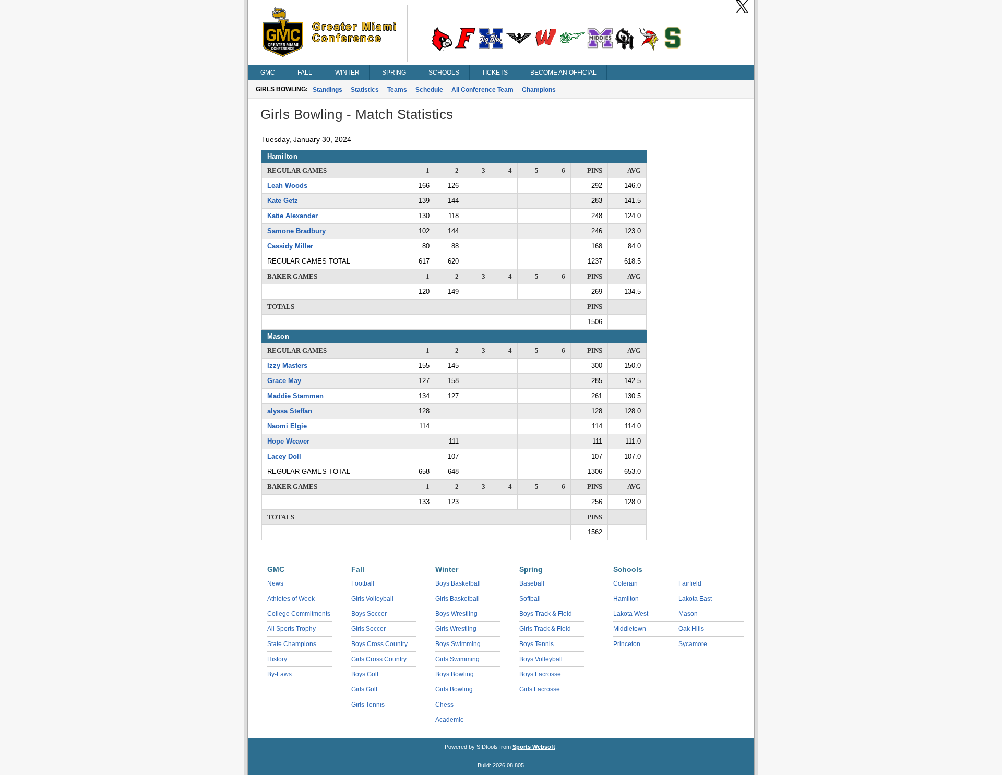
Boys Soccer (369, 613)
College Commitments (298, 613)
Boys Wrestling (456, 613)
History (277, 659)
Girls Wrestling (455, 629)
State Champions (291, 644)
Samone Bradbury (296, 231)
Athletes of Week (291, 598)
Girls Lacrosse (539, 689)
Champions (539, 89)
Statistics (365, 89)
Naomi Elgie (287, 426)
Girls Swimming (457, 659)
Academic (449, 719)
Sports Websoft (533, 747)
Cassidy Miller (290, 246)
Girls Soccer (368, 629)
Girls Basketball (457, 598)
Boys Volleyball (541, 659)
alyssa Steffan (289, 411)
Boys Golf (364, 674)
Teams (397, 89)
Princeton (626, 644)
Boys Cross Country (379, 644)
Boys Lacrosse (540, 674)
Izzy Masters (287, 365)
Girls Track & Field (545, 629)
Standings (327, 89)
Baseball (531, 583)
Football (362, 583)
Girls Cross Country (379, 659)
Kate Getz (282, 201)
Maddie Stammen (295, 396)
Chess (444, 704)
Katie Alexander (292, 216)
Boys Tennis (536, 644)
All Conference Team (482, 89)
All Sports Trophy (291, 629)
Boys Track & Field (545, 613)
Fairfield (689, 583)
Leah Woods (287, 185)
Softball (530, 598)
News (275, 583)
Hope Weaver (288, 441)
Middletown (629, 629)
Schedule (429, 89)
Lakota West (630, 613)
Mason (688, 613)
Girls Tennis (368, 704)
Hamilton (626, 598)
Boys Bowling (454, 674)
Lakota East (695, 598)
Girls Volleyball (372, 598)
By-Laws (279, 674)
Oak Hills (691, 629)
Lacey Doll (284, 456)
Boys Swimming (458, 644)
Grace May (284, 381)
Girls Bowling (454, 689)
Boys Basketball (458, 583)
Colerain (625, 583)
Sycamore (692, 644)
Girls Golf (364, 689)
